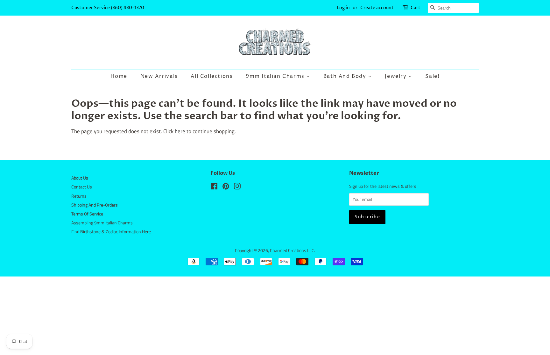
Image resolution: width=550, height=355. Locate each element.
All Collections (212, 76)
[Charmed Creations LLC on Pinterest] (225, 187)
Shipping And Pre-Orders (94, 204)
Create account (377, 8)
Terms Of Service (87, 213)
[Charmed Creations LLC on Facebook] (214, 187)
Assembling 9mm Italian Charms (102, 222)
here (180, 131)
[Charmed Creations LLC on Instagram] (237, 187)
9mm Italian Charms (276, 76)
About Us (79, 177)
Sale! (432, 76)
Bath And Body (345, 76)
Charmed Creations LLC (292, 250)
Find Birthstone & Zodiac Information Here (111, 231)
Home (118, 76)
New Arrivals (159, 76)
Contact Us (81, 186)
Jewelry (396, 76)
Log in (343, 8)
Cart (415, 8)
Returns (79, 196)
